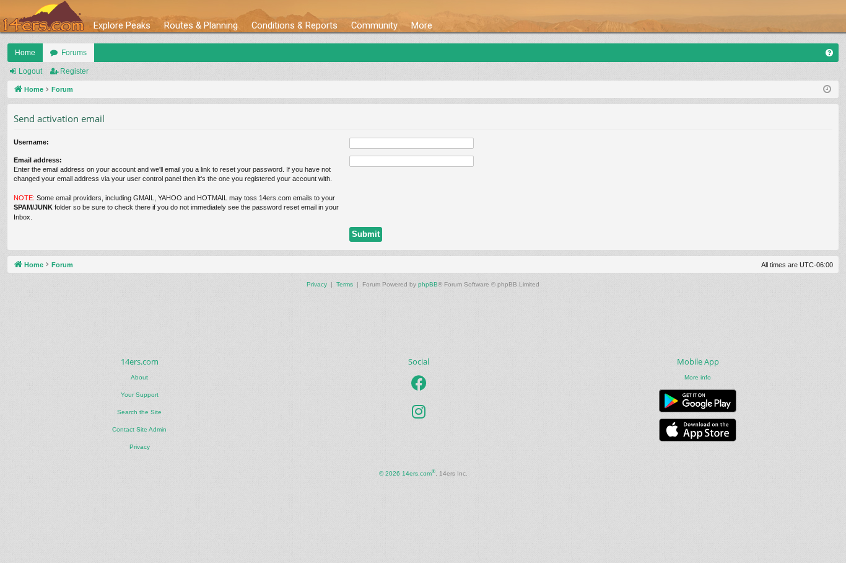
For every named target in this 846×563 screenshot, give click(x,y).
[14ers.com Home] (43, 16)
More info (697, 377)
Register (74, 71)
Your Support (140, 394)
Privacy (139, 446)
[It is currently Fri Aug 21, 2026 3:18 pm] (827, 89)
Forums (74, 52)
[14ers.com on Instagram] (418, 412)
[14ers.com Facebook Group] (419, 383)
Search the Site (139, 412)
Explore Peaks (122, 25)
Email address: (38, 160)
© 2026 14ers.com (407, 473)
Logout (30, 71)
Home (25, 52)
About (139, 377)
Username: (31, 142)
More (421, 25)
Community (374, 25)
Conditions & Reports (294, 25)
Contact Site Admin (139, 429)
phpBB (428, 284)
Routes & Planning (201, 25)
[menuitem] (829, 52)
